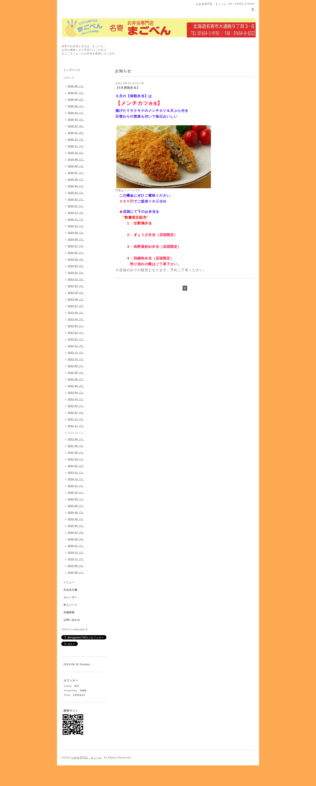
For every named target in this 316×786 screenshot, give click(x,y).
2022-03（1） (76, 399)
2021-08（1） (76, 439)
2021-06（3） (76, 446)
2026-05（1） (76, 106)
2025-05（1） (76, 179)
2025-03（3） (76, 192)
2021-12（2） (76, 419)
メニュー (69, 582)
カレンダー (70, 597)
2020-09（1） (76, 499)
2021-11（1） (76, 426)
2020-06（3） (76, 512)
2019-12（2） (76, 552)
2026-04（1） (76, 113)
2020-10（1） (76, 492)
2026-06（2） (76, 99)
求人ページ (70, 604)
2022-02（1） (76, 406)
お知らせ (69, 77)
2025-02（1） (76, 199)
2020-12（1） (76, 479)
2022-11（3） (76, 352)
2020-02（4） (76, 539)
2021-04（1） (76, 459)
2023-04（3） (76, 319)
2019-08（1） (76, 572)
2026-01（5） (76, 133)
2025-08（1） (76, 166)
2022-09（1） (76, 366)
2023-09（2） (76, 292)
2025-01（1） (76, 206)
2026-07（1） (76, 93)
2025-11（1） (76, 146)
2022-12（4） (76, 346)
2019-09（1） (76, 565)
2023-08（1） (76, 299)
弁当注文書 (70, 589)
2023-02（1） (76, 332)
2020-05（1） (76, 519)
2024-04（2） (76, 259)
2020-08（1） (76, 506)
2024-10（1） (76, 226)
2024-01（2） (76, 272)
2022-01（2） (76, 412)
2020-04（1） (76, 526)
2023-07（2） (76, 306)
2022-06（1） (76, 379)
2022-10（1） (76, 359)
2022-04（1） (76, 392)
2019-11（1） (76, 559)
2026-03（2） (76, 119)
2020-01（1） (76, 545)
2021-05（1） (76, 452)
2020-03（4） (76, 532)
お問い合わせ (71, 619)
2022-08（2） (76, 372)
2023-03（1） (76, 326)
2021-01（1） (76, 472)
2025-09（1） (76, 159)
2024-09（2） (76, 232)
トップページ (71, 70)
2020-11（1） (76, 486)
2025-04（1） (76, 186)
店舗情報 (69, 612)
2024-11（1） (76, 219)
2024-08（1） (76, 239)
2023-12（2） (76, 279)
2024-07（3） (76, 246)
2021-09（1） (76, 432)
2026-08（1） (76, 86)
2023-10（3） (76, 286)
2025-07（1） (76, 172)
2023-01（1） (76, 339)
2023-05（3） (76, 312)
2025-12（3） (76, 139)
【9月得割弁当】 (127, 87)
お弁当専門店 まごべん (86, 757)
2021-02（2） (76, 466)
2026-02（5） (76, 126)
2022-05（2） (76, 386)
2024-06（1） (76, 252)
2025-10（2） (76, 152)
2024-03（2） (76, 266)
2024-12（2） (76, 212)
